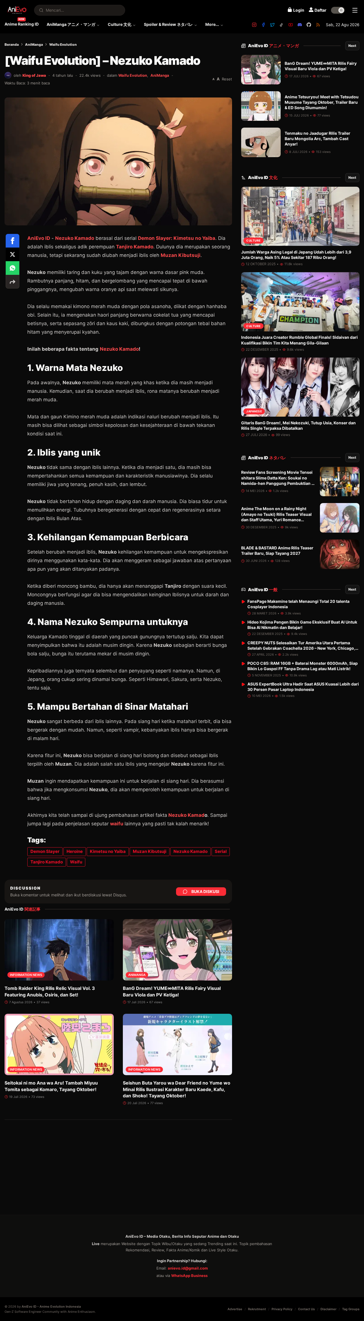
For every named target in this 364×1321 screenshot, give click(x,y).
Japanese (254, 411)
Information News (26, 975)
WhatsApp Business (189, 1275)
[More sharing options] (12, 281)
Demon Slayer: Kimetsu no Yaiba (176, 238)
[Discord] (299, 24)
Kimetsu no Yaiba (108, 851)
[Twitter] (272, 24)
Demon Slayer (44, 851)
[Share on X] (12, 254)
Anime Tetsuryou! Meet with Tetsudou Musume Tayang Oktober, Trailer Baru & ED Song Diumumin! (322, 102)
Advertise (235, 1309)
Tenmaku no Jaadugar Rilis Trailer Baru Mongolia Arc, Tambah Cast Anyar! (317, 139)
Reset (227, 79)
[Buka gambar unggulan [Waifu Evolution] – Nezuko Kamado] (118, 161)
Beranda (12, 44)
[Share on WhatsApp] (12, 268)
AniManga (34, 44)
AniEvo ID (38, 238)
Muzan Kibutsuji (180, 255)
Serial (221, 851)
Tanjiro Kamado (134, 247)
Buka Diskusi (205, 891)
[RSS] (318, 24)
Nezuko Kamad (186, 815)
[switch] (338, 10)
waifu (116, 823)
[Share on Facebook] (12, 241)
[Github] (309, 24)
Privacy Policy (282, 1309)
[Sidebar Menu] (355, 10)
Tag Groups (350, 1309)
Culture (253, 240)
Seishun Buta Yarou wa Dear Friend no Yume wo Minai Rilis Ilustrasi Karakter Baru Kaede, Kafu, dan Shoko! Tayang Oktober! (176, 1089)
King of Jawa (34, 75)
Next (352, 45)
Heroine (75, 851)
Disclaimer (328, 1309)
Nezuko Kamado (74, 238)
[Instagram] (254, 24)
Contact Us (306, 1309)
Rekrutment (257, 1309)
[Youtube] (290, 24)
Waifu (76, 862)
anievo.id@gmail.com (188, 1268)
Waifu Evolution (63, 44)
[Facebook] (263, 24)
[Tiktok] (281, 24)
